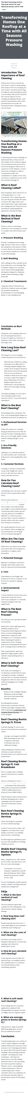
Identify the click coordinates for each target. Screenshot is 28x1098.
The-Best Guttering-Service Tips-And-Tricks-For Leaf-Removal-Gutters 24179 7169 (12, 4)
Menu (3, 9)
